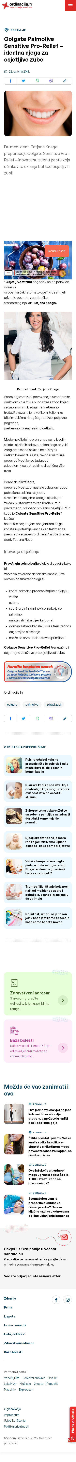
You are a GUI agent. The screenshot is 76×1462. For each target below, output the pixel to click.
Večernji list (11, 1378)
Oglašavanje (12, 1409)
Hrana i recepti (15, 1325)
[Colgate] (38, 672)
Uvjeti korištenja (15, 1420)
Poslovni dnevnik (33, 1378)
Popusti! (52, 1383)
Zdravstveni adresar (19, 1343)
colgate (12, 704)
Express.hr (26, 1389)
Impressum (11, 1415)
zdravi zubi (54, 704)
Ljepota (9, 1316)
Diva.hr (52, 1378)
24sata (38, 1383)
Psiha (8, 1307)
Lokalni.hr (10, 1383)
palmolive (32, 704)
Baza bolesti (13, 1352)
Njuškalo (25, 1383)
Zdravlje (10, 1298)
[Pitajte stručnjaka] (73, 1424)
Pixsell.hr (10, 1389)
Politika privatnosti (16, 1426)
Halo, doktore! (14, 1334)
